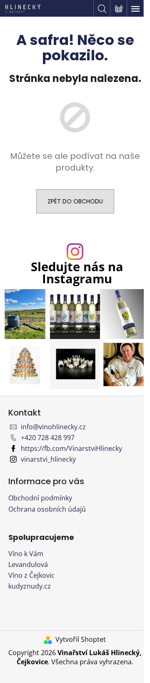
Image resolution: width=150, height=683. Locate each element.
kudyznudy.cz (29, 586)
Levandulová (28, 564)
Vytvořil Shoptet (80, 639)
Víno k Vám (25, 553)
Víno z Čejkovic (31, 575)
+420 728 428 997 (48, 437)
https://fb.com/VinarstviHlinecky (71, 448)
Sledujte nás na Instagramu (77, 273)
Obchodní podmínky (40, 497)
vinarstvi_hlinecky (48, 459)
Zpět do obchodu (75, 201)
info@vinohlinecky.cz (53, 426)
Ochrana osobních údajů (47, 509)
